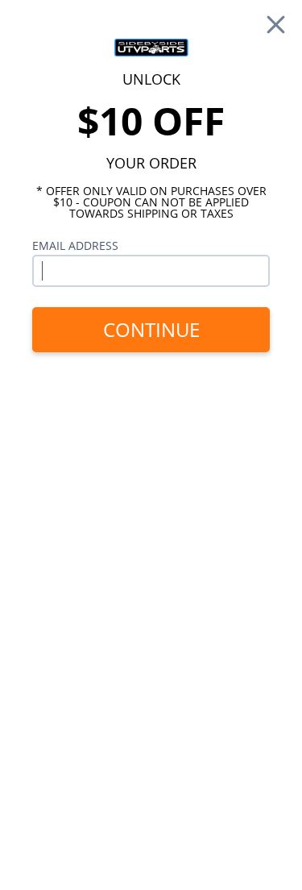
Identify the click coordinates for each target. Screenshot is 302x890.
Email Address (75, 245)
